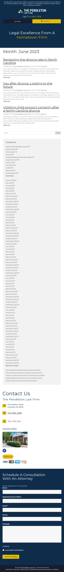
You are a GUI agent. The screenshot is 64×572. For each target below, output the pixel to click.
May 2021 (9, 347)
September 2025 (11, 209)
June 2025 (9, 217)
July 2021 (9, 341)
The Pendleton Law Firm (21, 66)
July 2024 (9, 246)
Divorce (44, 66)
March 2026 (10, 193)
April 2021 (9, 349)
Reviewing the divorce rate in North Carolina (30, 61)
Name (4, 488)
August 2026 (10, 180)
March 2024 (10, 257)
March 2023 (10, 289)
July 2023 (9, 278)
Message (6, 524)
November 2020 (11, 363)
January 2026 (10, 199)
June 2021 (9, 344)
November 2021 (11, 331)
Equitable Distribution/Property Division (19, 157)
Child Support (10, 152)
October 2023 (10, 270)
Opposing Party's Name (11, 497)
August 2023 (10, 275)
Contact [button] (46, 21)
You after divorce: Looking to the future (27, 85)
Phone (5, 515)
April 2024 (9, 254)
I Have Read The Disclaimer (14, 550)
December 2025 (11, 201)
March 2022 (10, 320)
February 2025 (11, 228)
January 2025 (10, 230)
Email (5, 506)
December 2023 (11, 265)
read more (6, 77)
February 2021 (10, 355)
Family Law (9, 162)
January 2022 (10, 326)
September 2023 (11, 273)
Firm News (9, 165)
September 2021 (11, 336)
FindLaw (55, 569)
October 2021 (10, 334)
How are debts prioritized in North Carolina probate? (23, 370)
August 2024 (10, 244)
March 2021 (9, 352)
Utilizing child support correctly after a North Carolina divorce (31, 108)
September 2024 (11, 241)
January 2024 (10, 262)
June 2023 (9, 281)
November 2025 (11, 204)
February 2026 (11, 196)
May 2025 (9, 220)
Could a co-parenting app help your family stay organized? (25, 375)
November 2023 (11, 267)
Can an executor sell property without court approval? (24, 372)
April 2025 (9, 222)
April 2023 (9, 286)
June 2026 (9, 185)
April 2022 (9, 318)
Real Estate (9, 170)
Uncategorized (11, 173)
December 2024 (11, 233)
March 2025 (10, 225)
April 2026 (9, 191)
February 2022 (11, 323)
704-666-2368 (34, 16)
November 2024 (11, 236)
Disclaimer (5, 546)
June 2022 (9, 312)
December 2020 (11, 360)
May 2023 (9, 283)
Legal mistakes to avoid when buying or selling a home (24, 378)
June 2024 (9, 249)
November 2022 (11, 299)
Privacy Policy (24, 569)
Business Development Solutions (40, 569)
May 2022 (9, 315)
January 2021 (10, 357)
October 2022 (10, 302)
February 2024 (11, 259)
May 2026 (9, 188)
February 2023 (11, 291)
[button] (17, 21)
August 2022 (10, 307)
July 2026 (9, 183)
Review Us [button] (8, 457)
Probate (8, 168)
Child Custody (10, 149)
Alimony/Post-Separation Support (17, 146)
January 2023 (10, 294)
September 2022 (11, 304)
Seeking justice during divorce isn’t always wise (21, 380)
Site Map (16, 569)
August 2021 (10, 339)
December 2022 (11, 296)
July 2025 (9, 214)
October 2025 (10, 206)
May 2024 (9, 251)
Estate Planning (11, 160)
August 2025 (10, 212)
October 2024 (10, 238)
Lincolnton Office (9, 429)
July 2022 (9, 310)
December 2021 (11, 328)
